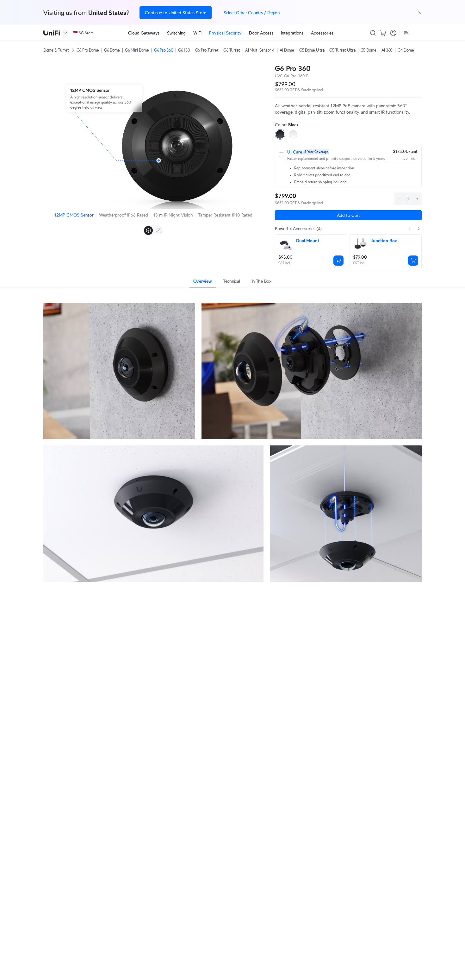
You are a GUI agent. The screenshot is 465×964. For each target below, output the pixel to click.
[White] (293, 134)
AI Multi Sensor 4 (260, 50)
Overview (202, 281)
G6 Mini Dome (137, 50)
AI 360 (387, 50)
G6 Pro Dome (88, 50)
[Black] (280, 134)
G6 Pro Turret (207, 50)
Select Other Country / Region (252, 12)
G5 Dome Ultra (312, 50)
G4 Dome (406, 50)
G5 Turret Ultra (342, 50)
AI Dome (287, 50)
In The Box (261, 281)
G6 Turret (231, 50)
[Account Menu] (393, 33)
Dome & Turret (56, 50)
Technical (231, 281)
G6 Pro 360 (163, 50)
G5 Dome (368, 50)
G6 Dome (112, 50)
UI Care (294, 151)
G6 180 (184, 50)
